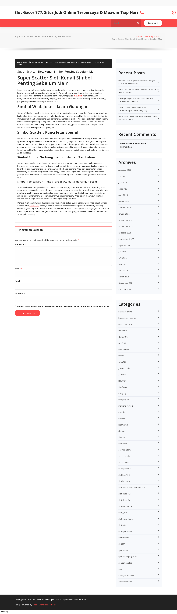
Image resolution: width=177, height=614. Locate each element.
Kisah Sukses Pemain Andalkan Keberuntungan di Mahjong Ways (133, 109)
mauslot (51, 62)
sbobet (121, 437)
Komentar (20, 244)
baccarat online (125, 311)
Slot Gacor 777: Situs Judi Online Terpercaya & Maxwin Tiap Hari (76, 12)
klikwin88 (122, 380)
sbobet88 (123, 443)
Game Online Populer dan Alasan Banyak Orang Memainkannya (136, 81)
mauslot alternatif (62, 62)
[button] (138, 23)
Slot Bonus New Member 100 (131, 487)
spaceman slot (125, 562)
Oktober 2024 (124, 289)
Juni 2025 (122, 257)
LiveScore (122, 387)
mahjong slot (124, 399)
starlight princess (126, 575)
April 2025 (123, 270)
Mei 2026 (122, 188)
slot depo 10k (124, 493)
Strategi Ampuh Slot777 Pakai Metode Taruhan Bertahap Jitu (135, 100)
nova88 (121, 418)
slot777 (121, 544)
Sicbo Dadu (123, 462)
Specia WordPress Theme (44, 604)
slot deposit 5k (125, 506)
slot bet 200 (124, 481)
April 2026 (123, 195)
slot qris (122, 525)
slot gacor (123, 512)
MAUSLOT (34, 205)
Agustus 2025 (124, 245)
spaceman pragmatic (127, 556)
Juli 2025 (122, 251)
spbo (120, 569)
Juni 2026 (122, 182)
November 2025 (126, 226)
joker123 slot (124, 368)
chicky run (122, 330)
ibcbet (121, 355)
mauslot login (86, 62)
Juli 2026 (122, 176)
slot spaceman (125, 531)
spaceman (123, 550)
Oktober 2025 (124, 232)
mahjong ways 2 (125, 405)
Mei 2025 (122, 264)
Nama (18, 268)
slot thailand (124, 537)
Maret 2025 (123, 276)
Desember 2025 (126, 220)
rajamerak (123, 424)
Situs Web (20, 293)
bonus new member (127, 318)
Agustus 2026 (124, 170)
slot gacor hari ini (126, 519)
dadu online (123, 349)
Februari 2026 (124, 207)
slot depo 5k (124, 500)
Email (18, 281)
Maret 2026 (123, 201)
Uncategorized (152, 36)
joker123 (122, 362)
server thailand (125, 456)
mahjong (122, 393)
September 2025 (126, 239)
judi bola (122, 374)
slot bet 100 (124, 475)
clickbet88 (123, 337)
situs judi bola (124, 468)
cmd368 (122, 343)
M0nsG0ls (23, 62)
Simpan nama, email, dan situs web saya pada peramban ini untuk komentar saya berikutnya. (63, 306)
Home (139, 36)
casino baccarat (125, 324)
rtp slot (121, 431)
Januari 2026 (124, 213)
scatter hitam (124, 449)
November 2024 (126, 283)
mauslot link (75, 62)
